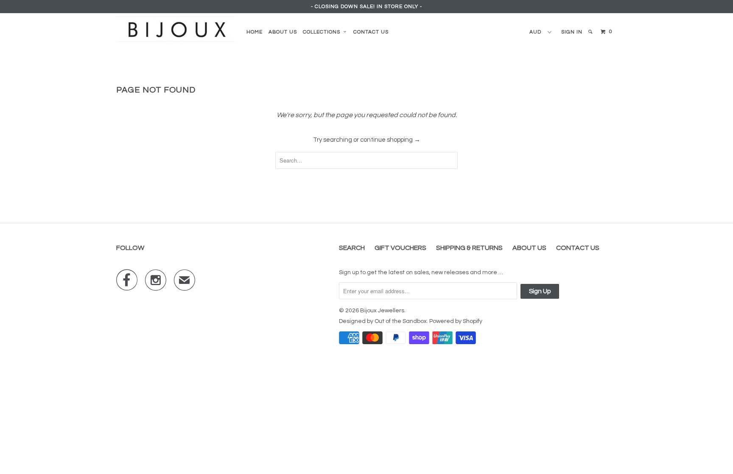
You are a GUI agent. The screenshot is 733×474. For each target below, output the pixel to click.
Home (254, 32)
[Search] (591, 32)
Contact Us (371, 32)
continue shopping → (390, 140)
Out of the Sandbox (401, 321)
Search (352, 247)
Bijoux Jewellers (382, 311)
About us (283, 32)
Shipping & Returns (469, 247)
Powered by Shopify (455, 321)
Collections (323, 32)
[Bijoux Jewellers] (175, 29)
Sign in (571, 32)
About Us (529, 247)
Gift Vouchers (400, 247)
